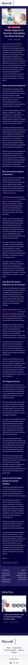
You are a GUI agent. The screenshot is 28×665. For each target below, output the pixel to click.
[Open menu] (24, 3)
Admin (10, 39)
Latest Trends (16, 27)
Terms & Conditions (10, 650)
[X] (14, 663)
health (15, 563)
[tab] (12, 627)
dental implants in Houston (10, 199)
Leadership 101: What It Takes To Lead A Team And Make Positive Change (14, 617)
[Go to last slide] (4, 611)
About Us (21, 650)
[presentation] (14, 604)
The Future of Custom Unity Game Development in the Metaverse (6, 576)
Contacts (14, 652)
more (7, 558)
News (9, 27)
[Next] (24, 611)
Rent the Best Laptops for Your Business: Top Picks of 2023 (21, 575)
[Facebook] (10, 663)
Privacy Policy (16, 648)
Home (8, 648)
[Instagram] (17, 663)
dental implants (7, 563)
